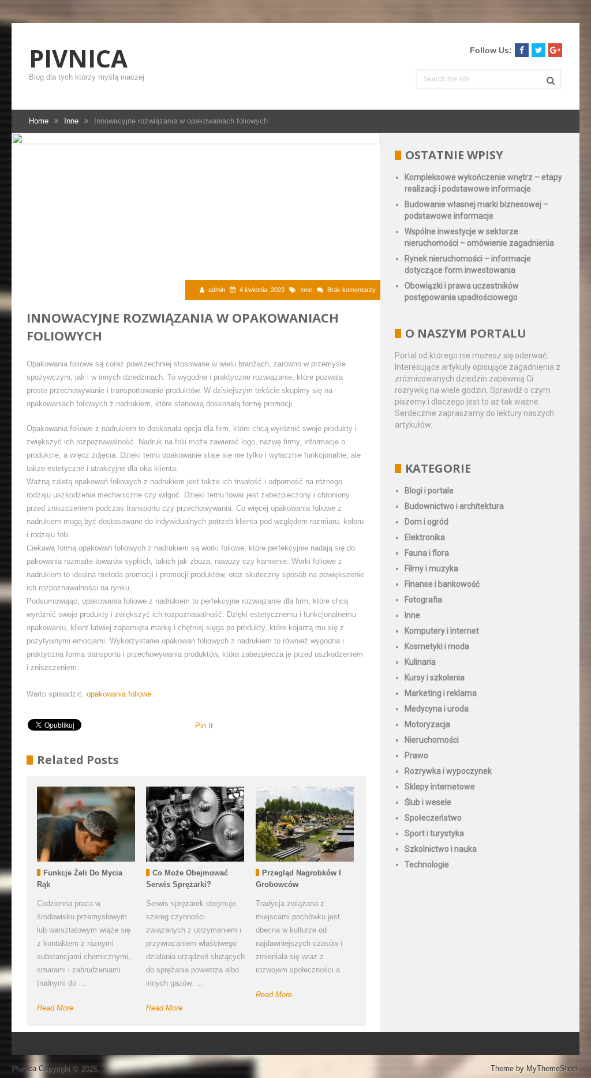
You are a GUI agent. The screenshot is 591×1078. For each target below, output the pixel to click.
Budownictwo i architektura (454, 506)
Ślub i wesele (428, 802)
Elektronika (425, 537)
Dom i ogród (426, 521)
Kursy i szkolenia (435, 677)
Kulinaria (420, 662)
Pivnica (78, 58)
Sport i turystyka (434, 833)
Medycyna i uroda (437, 708)
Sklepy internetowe (440, 786)
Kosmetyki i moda (437, 646)
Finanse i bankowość (442, 584)
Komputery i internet (442, 630)
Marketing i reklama (441, 693)
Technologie (427, 864)
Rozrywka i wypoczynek (448, 771)
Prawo (416, 755)
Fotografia (423, 599)
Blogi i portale (429, 490)
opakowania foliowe (119, 694)
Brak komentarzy (351, 289)
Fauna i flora (427, 552)
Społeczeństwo (433, 817)
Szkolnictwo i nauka (441, 849)
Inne (306, 289)
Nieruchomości (432, 739)
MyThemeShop (551, 1068)
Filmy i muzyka (431, 568)
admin (216, 289)
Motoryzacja (427, 724)
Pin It (204, 725)
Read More (55, 1008)
